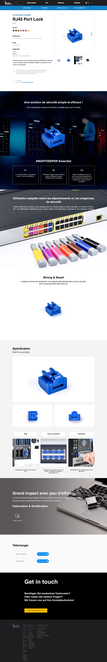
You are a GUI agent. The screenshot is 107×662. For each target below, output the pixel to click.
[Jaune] (28, 31)
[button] (61, 3)
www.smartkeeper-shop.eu (27, 82)
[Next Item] (92, 34)
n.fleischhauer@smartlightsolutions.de (31, 646)
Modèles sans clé (62, 8)
